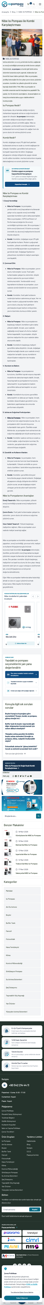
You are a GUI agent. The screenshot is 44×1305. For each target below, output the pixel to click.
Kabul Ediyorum (22, 1298)
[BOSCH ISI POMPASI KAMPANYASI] (22, 787)
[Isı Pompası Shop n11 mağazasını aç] (32, 1247)
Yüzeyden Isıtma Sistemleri (12, 1190)
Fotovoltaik (6, 1158)
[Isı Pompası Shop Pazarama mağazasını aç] (12, 1233)
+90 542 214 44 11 (19, 1085)
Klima (4, 1165)
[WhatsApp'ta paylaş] (13, 776)
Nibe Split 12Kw (11, 637)
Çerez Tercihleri (8, 1132)
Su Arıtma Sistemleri (9, 1176)
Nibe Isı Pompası (13, 418)
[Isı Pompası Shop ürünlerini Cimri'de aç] (32, 1240)
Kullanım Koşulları (9, 1125)
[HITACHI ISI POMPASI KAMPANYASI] (22, 803)
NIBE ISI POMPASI (25, 12)
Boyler (4, 1148)
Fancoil (4, 1155)
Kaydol (34, 1209)
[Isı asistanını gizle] (42, 1257)
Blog (13, 12)
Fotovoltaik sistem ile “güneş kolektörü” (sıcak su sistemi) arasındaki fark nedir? (21, 747)
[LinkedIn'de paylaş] (23, 776)
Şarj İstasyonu (7, 1179)
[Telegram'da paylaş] (16, 776)
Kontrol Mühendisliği (10, 1169)
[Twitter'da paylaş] (21, 776)
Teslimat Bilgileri (8, 1118)
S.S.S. (29, 1151)
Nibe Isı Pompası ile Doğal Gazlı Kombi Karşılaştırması (20, 767)
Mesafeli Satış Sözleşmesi (12, 1114)
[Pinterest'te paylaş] (25, 776)
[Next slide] (38, 596)
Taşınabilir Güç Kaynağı (10, 1183)
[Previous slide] (33, 596)
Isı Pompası (6, 1141)
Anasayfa (5, 12)
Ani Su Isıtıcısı (7, 1144)
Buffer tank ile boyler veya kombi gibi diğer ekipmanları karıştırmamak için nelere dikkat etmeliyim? (20, 726)
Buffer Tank (6, 1151)
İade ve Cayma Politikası (11, 1128)
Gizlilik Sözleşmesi (9, 1121)
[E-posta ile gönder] (31, 776)
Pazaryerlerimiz (33, 1155)
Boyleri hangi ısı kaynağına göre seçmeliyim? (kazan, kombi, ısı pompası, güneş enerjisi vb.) (21, 716)
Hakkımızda (31, 1141)
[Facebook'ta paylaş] (18, 776)
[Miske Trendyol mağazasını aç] (32, 1233)
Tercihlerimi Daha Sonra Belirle (22, 1292)
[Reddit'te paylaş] (28, 776)
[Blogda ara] (38, 816)
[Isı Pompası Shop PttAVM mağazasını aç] (12, 1247)
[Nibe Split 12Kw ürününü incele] (19, 617)
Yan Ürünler (6, 1186)
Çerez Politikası (8, 1111)
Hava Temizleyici (8, 1162)
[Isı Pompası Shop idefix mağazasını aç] (12, 1240)
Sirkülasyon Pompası (10, 1172)
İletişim (29, 1148)
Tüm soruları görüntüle (14, 753)
